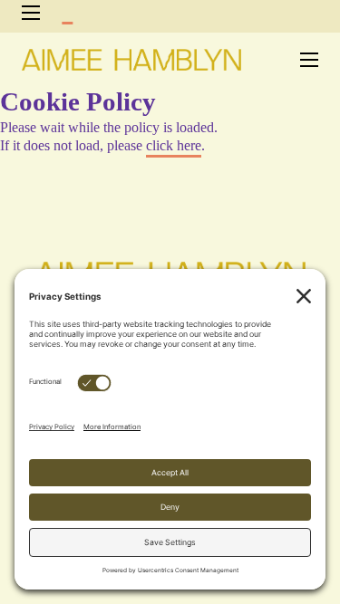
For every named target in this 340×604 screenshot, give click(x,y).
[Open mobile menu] (31, 12)
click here (173, 145)
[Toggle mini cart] (67, 13)
